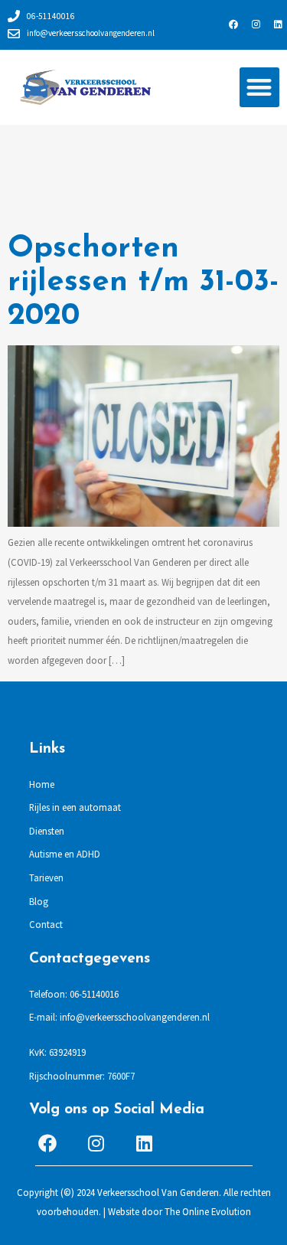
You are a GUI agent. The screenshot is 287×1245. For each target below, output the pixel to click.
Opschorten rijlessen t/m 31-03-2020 (143, 283)
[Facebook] (233, 24)
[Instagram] (255, 24)
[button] (260, 87)
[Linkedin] (278, 24)
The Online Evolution (208, 1211)
